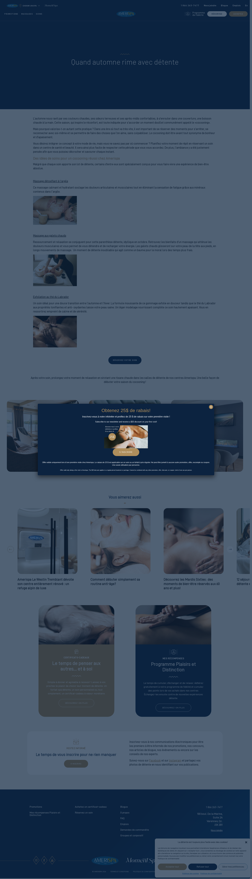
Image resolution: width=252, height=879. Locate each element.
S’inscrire (126, 452)
